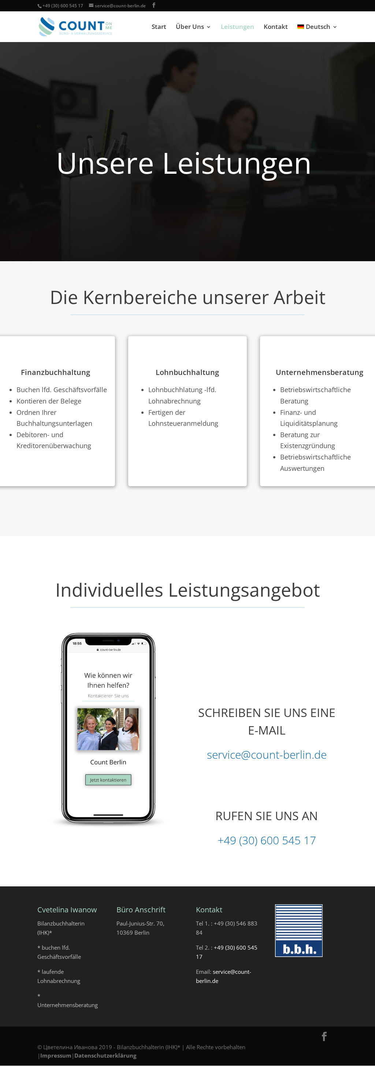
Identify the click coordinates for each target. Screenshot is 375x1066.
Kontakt (276, 27)
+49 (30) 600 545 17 (62, 6)
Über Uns (190, 27)
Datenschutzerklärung (105, 1055)
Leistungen (237, 27)
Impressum (55, 1055)
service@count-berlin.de (267, 754)
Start (159, 27)
